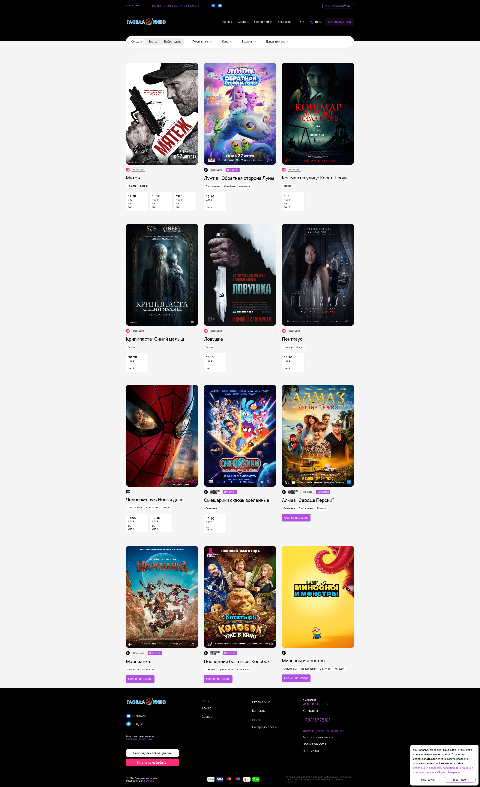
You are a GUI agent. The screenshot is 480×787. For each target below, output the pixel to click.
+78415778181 (133, 5)
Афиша (206, 708)
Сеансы (207, 717)
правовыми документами (139, 739)
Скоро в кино (261, 702)
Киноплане (148, 780)
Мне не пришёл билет (338, 5)
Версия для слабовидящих (152, 753)
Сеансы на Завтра (296, 518)
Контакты (258, 711)
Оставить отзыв (339, 22)
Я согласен (460, 779)
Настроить (428, 779)
